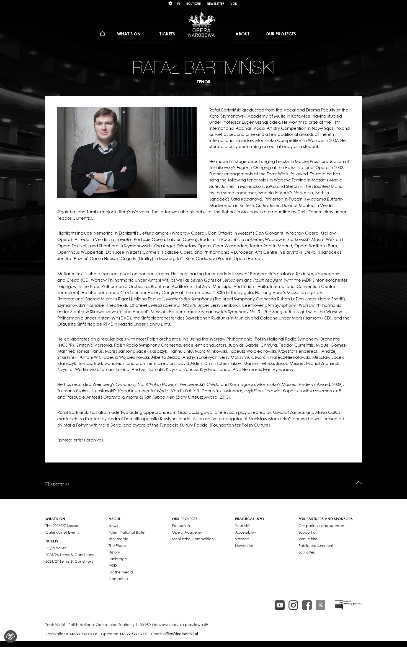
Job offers (307, 552)
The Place (117, 545)
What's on (129, 34)
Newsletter (215, 3)
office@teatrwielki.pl (180, 634)
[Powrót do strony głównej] (201, 24)
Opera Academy (187, 532)
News (113, 525)
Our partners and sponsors (321, 525)
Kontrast (170, 3)
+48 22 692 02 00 (133, 634)
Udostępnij (60, 484)
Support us (307, 532)
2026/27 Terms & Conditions (69, 561)
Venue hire (307, 539)
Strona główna (102, 34)
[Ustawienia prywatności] (10, 636)
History (114, 552)
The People (118, 539)
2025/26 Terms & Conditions (69, 554)
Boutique (193, 3)
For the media (121, 572)
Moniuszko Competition (193, 539)
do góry (358, 483)
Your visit (242, 525)
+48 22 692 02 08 (83, 634)
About (242, 34)
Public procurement (315, 545)
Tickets (167, 34)
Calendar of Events (62, 532)
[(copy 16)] (293, 605)
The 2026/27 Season (62, 525)
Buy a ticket (55, 548)
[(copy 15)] (280, 605)
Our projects (281, 34)
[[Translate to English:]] (348, 605)
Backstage (118, 559)
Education (181, 525)
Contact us (118, 578)
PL (178, 3)
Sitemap (242, 539)
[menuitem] (102, 34)
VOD (233, 3)
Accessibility (245, 532)
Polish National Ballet (127, 532)
